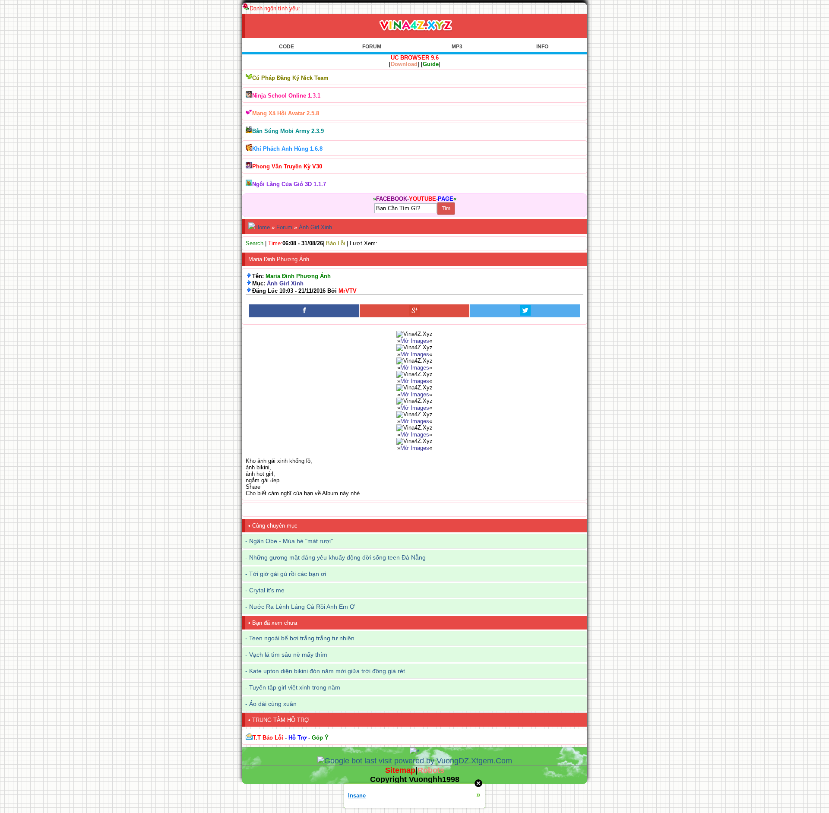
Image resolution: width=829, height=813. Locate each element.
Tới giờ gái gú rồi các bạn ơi (287, 573)
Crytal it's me (267, 590)
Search (254, 243)
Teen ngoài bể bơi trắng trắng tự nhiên (301, 638)
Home (262, 227)
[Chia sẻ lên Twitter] (525, 311)
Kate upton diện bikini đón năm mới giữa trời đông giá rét (327, 670)
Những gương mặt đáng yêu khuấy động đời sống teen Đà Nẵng (337, 557)
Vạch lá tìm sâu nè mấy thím (288, 654)
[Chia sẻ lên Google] (414, 311)
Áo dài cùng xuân (273, 703)
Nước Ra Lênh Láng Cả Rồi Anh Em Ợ (302, 606)
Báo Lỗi (335, 243)
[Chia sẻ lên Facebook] (304, 311)
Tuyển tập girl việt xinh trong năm (294, 687)
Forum (284, 227)
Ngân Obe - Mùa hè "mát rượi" (291, 541)
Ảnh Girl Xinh (315, 227)
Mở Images (414, 341)
